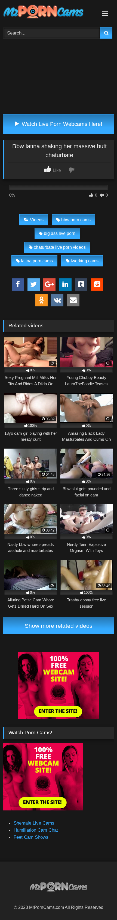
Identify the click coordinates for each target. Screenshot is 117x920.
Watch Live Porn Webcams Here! (61, 124)
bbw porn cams (76, 219)
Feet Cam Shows (31, 837)
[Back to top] (99, 903)
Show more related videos (59, 626)
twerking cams (84, 261)
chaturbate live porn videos (60, 247)
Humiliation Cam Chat (36, 830)
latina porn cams (37, 261)
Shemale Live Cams (34, 823)
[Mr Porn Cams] (48, 13)
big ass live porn (59, 233)
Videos (37, 219)
